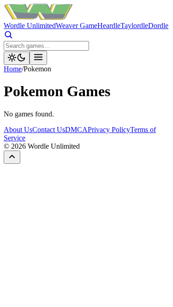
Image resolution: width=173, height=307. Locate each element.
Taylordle (134, 25)
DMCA (76, 129)
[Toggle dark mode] (17, 58)
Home (13, 69)
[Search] (8, 37)
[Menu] (38, 58)
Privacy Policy (109, 129)
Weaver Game (76, 25)
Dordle (158, 25)
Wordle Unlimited (30, 25)
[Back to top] (12, 157)
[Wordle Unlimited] (38, 17)
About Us (18, 129)
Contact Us (48, 129)
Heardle (108, 25)
